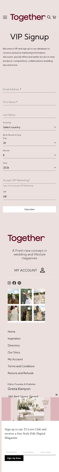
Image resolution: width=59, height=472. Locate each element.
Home (11, 331)
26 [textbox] (4, 142)
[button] (13, 296)
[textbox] (28, 127)
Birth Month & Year (12, 135)
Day (5, 138)
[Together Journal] (28, 17)
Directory (14, 345)
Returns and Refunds (21, 373)
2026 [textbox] (6, 167)
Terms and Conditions (21, 366)
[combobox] (29, 127)
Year (5, 163)
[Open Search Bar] (49, 17)
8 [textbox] (3, 155)
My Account (15, 359)
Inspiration (14, 338)
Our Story (14, 352)
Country (7, 122)
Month (6, 150)
